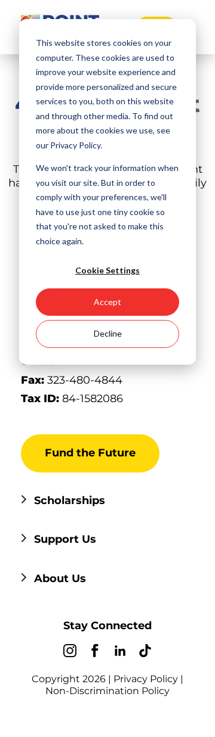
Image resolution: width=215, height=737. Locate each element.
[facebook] (95, 652)
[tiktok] (145, 652)
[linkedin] (120, 652)
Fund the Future (90, 452)
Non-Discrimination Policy (107, 690)
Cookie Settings (107, 270)
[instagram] (69, 652)
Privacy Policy (145, 679)
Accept (107, 302)
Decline (108, 333)
